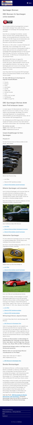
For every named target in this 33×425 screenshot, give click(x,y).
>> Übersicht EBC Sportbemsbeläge (11, 313)
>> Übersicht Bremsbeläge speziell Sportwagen (14, 184)
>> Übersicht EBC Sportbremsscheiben (12, 310)
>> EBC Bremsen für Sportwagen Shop (12, 323)
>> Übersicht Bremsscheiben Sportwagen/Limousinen (15, 229)
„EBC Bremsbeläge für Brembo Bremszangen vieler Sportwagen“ (15, 395)
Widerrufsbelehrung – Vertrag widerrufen (11, 411)
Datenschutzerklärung (7, 409)
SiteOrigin (20, 421)
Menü (30, 3)
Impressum (5, 416)
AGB (3, 413)
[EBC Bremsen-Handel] (7, 3)
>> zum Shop (6, 226)
